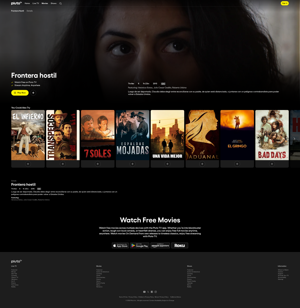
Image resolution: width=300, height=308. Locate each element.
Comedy (14, 275)
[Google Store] (139, 245)
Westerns (14, 279)
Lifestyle (190, 283)
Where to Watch (283, 270)
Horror (98, 281)
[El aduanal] (202, 139)
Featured (14, 270)
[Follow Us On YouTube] (144, 292)
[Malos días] (272, 139)
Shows (53, 3)
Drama (13, 283)
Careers (280, 272)
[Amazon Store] (160, 245)
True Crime (14, 285)
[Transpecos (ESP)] (63, 139)
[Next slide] (294, 139)
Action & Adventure (102, 272)
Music (98, 285)
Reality (13, 287)
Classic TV (14, 277)
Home (27, 3)
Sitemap (280, 279)
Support (280, 273)
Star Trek (14, 273)
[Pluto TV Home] (16, 3)
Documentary (100, 277)
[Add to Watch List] (33, 93)
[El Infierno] (28, 139)
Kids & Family (100, 283)
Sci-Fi (13, 281)
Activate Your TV (283, 275)
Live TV (36, 3)
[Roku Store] (179, 245)
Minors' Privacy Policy (161, 297)
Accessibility (282, 277)
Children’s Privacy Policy (146, 297)
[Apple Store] (120, 245)
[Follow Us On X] (148, 292)
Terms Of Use (123, 297)
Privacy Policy (133, 297)
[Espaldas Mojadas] (132, 139)
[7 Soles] (97, 139)
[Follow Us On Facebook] (152, 292)
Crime (98, 275)
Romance (99, 287)
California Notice (175, 297)
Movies (45, 3)
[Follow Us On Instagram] (155, 292)
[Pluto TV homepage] (16, 261)
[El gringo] (237, 139)
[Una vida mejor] (167, 139)
